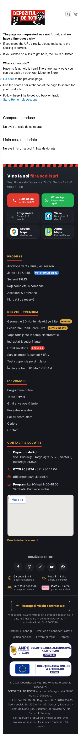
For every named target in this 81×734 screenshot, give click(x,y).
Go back (8, 79)
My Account (29, 99)
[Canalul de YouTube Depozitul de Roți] (51, 567)
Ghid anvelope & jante (22, 403)
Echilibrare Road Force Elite (26, 328)
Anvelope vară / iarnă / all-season (30, 266)
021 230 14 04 (47, 469)
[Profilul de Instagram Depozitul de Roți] (29, 567)
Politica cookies (22, 637)
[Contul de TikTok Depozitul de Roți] (40, 567)
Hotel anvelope (17, 348)
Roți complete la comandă (25, 286)
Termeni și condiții (20, 631)
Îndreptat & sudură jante (23, 341)
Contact (12, 430)
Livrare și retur (45, 637)
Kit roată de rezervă (20, 299)
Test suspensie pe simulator (26, 361)
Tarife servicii (16, 397)
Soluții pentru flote (19, 417)
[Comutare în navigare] (7, 5)
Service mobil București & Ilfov (28, 355)
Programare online (20, 390)
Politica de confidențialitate (54, 631)
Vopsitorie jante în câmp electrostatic (33, 335)
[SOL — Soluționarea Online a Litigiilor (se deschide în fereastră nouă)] (40, 668)
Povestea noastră (19, 410)
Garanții (65, 637)
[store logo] (28, 17)
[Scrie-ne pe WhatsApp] (63, 567)
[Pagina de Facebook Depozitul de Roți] (18, 567)
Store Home (11, 99)
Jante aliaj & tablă (19, 273)
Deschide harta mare (21, 540)
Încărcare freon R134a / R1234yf (29, 368)
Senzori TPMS (17, 279)
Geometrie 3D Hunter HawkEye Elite (32, 321)
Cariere (12, 423)
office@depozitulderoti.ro (31, 477)
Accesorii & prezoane (22, 293)
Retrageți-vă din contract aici (43, 606)
